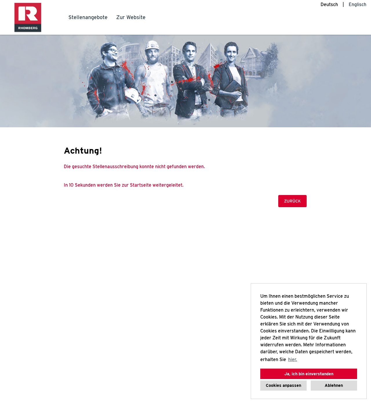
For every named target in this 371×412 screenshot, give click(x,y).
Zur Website (131, 17)
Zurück (292, 201)
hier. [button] (292, 359)
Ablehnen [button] (334, 385)
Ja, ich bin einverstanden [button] (308, 373)
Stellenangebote (88, 17)
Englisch (357, 4)
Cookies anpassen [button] (283, 385)
